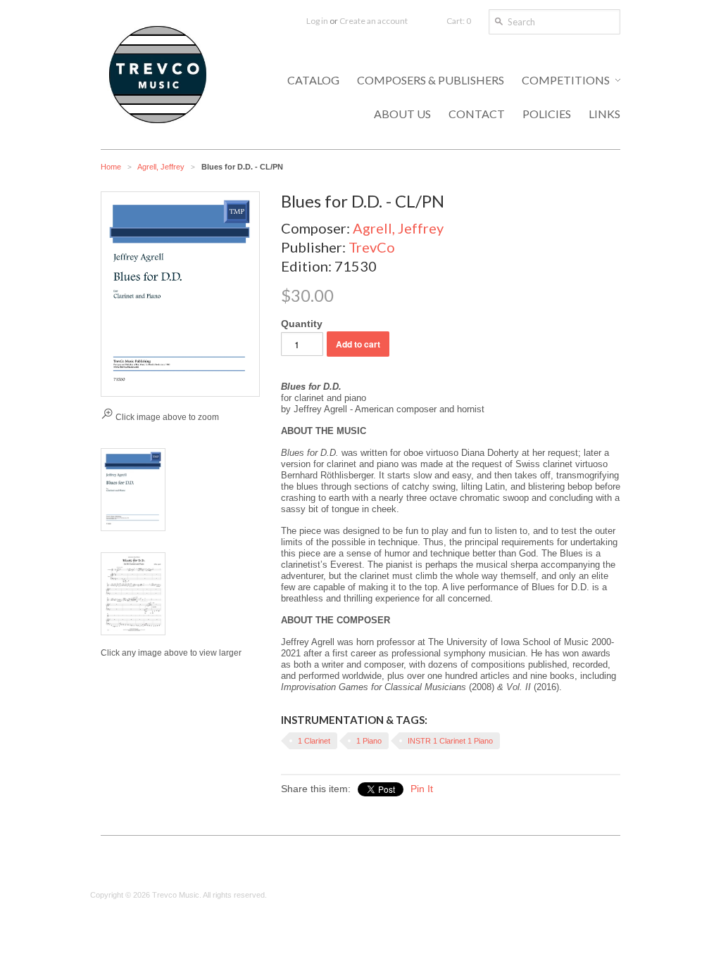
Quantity (301, 323)
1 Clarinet (314, 741)
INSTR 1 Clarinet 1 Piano (450, 741)
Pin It (421, 788)
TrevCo (372, 246)
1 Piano (369, 741)
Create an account (373, 20)
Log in (317, 20)
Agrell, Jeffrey (160, 167)
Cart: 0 (458, 20)
